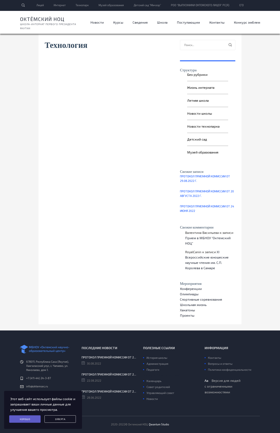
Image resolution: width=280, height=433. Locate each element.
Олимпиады (189, 294)
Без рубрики (197, 74)
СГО (241, 5)
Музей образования (111, 5)
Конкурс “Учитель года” (161, 375)
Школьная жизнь (193, 305)
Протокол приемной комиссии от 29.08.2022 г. (205, 178)
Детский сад (197, 139)
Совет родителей (158, 387)
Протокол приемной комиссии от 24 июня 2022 (207, 208)
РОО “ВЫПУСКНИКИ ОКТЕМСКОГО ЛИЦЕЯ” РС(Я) (200, 5)
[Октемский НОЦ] (47, 349)
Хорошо (25, 419)
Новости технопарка (203, 126)
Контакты (216, 22)
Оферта (60, 419)
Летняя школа (198, 100)
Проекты (187, 315)
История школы (157, 357)
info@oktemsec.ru (37, 386)
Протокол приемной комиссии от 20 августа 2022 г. (207, 193)
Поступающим (188, 22)
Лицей (40, 5)
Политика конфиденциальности (229, 369)
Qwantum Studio (159, 424)
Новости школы (199, 113)
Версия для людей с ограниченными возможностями (222, 386)
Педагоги (153, 369)
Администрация (157, 363)
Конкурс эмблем (247, 22)
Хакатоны (187, 310)
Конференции (191, 289)
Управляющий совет (160, 393)
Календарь (154, 381)
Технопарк (82, 5)
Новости (97, 22)
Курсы (118, 22)
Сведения (140, 22)
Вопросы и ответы (220, 363)
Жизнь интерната (200, 87)
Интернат (60, 5)
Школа (162, 22)
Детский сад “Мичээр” (147, 5)
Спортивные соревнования (201, 299)
